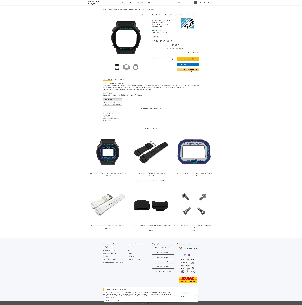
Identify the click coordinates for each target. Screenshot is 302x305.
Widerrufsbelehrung (134, 259)
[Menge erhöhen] (172, 59)
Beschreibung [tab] (107, 79)
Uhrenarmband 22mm (163, 262)
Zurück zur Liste (108, 9)
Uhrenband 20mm (163, 257)
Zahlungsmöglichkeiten (110, 250)
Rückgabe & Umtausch (110, 247)
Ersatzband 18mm (163, 252)
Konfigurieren (185, 296)
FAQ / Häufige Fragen (109, 259)
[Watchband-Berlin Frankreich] (189, 255)
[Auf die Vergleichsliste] (142, 14)
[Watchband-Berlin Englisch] (185, 255)
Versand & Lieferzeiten (109, 253)
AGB (129, 250)
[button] (155, 37)
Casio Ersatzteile (163, 24)
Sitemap (130, 253)
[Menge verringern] (154, 59)
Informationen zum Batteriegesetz (113, 262)
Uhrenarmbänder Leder (163, 248)
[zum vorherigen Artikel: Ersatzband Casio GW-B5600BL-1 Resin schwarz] (197, 9)
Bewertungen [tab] (119, 79)
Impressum (109, 300)
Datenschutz (117, 300)
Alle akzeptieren (185, 292)
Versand (181, 48)
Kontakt (105, 256)
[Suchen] (195, 2)
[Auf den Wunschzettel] (146, 14)
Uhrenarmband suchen (163, 271)
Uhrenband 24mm (163, 266)
